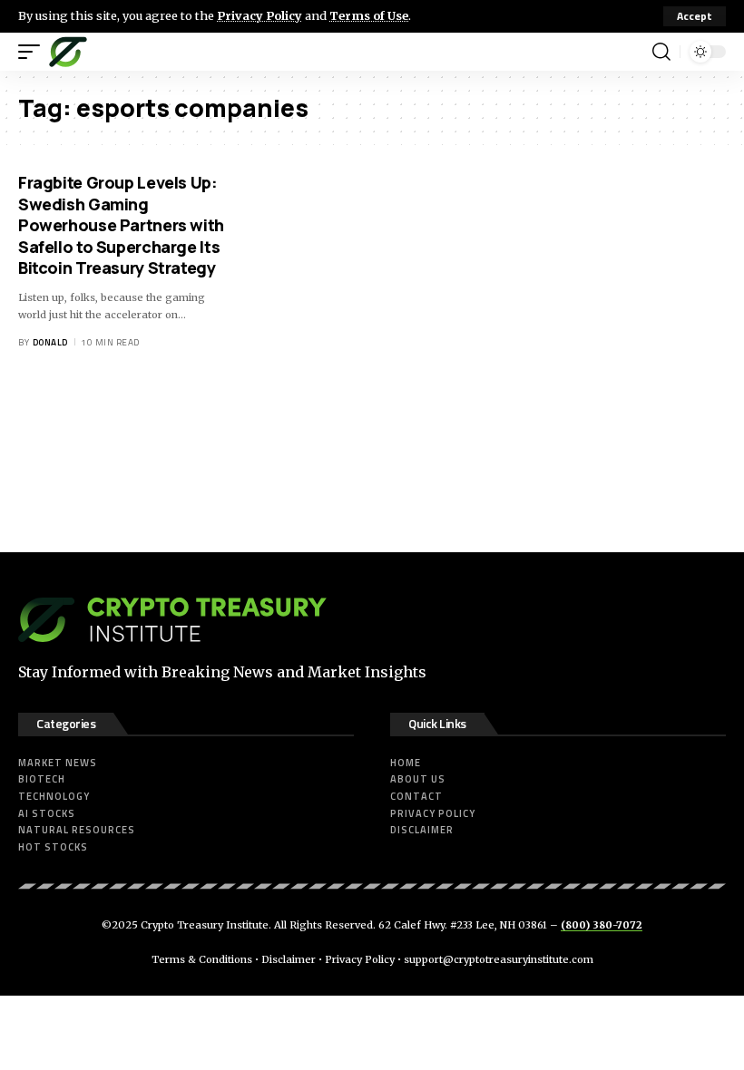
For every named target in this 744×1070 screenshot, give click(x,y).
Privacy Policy (259, 15)
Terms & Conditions (202, 959)
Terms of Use (368, 15)
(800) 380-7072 (601, 925)
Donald (50, 342)
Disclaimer (288, 959)
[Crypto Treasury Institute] (68, 52)
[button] (694, 16)
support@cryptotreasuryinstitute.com (498, 959)
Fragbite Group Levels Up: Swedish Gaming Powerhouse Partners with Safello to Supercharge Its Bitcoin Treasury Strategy (121, 224)
